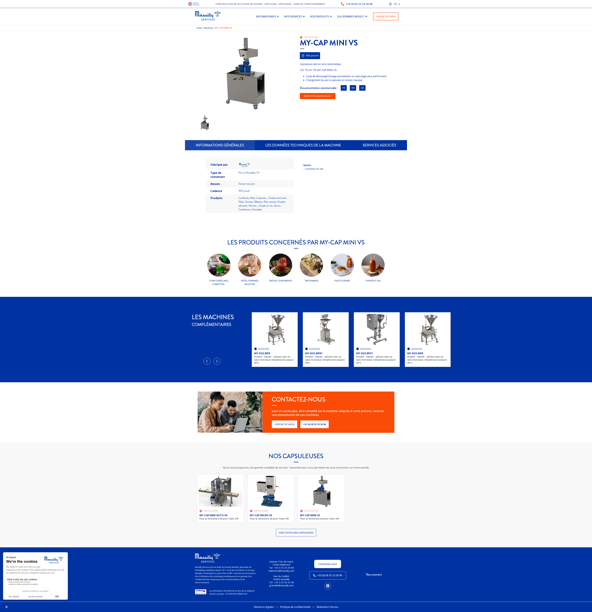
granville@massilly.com (281, 585)
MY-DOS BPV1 (313, 353)
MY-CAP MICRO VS (261, 515)
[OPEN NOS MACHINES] (278, 16)
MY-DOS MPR (364, 353)
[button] (207, 361)
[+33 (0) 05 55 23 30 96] (342, 4)
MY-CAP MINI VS (310, 515)
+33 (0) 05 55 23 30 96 (359, 4)
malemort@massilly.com (281, 570)
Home (199, 27)
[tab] (220, 145)
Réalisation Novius (327, 607)
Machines (208, 27)
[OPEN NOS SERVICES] (303, 16)
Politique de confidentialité (295, 607)
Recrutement (374, 574)
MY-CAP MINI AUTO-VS (213, 515)
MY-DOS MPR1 (262, 353)
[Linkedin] (327, 586)
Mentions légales (264, 607)
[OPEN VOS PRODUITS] (331, 16)
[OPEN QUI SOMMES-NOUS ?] (366, 16)
